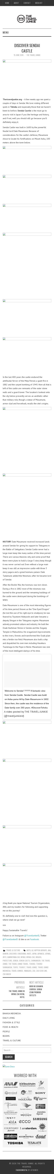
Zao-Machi (7, 974)
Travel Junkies (17, 970)
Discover (13, 953)
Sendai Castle (24, 960)
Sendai (15, 960)
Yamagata (27, 970)
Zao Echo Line (41, 970)
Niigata (38, 957)
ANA (49, 950)
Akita (29, 950)
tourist (22, 967)
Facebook (34, 939)
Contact (27, 3)
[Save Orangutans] (9, 1066)
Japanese (40, 953)
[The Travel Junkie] (27, 18)
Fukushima (22, 953)
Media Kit (38, 3)
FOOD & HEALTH (10, 1027)
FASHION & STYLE (11, 1022)
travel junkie (31, 967)
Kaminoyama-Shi (13, 957)
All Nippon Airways (39, 950)
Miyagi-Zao (30, 957)
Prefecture (7, 960)
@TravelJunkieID (31, 935)
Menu (6, 32)
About (16, 3)
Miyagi (23, 957)
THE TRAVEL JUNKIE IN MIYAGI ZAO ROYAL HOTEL (16, 994)
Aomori (5, 953)
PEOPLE (6, 1031)
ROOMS (6, 1036)
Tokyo (15, 967)
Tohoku (32, 963)
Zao (33, 970)
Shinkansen (35, 960)
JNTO (4, 957)
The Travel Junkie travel (18, 963)
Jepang (47, 953)
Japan (34, 953)
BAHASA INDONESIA (12, 1013)
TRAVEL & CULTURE (13, 950)
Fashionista (21, 1170)
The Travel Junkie (33, 55)
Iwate (29, 953)
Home (7, 3)
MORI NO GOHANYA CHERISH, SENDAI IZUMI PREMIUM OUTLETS (36, 991)
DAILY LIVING (9, 1018)
